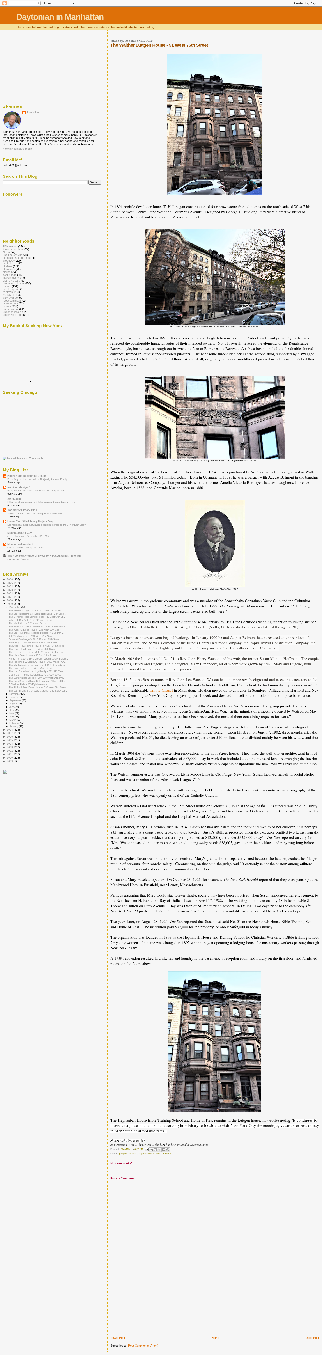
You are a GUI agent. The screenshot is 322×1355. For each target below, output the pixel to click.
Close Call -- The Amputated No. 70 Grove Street (35, 674)
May (12, 713)
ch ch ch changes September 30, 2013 (28, 536)
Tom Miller (33, 112)
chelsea (7, 266)
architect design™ (18, 487)
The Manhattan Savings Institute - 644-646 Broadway (37, 665)
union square (11, 309)
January (14, 726)
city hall (7, 272)
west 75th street (164, 1153)
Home (215, 1337)
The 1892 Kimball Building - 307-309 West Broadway (36, 677)
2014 (10, 743)
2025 (10, 583)
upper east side (12, 311)
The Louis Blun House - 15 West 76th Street (32, 649)
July (11, 707)
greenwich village (13, 283)
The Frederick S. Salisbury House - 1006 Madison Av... (38, 661)
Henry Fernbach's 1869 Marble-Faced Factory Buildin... (38, 658)
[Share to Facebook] (163, 1149)
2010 (10, 757)
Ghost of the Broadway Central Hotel (26, 547)
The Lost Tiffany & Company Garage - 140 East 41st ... (38, 690)
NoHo (6, 252)
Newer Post (117, 1337)
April (12, 716)
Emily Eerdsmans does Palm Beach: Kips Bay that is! (35, 490)
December (15, 607)
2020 (10, 600)
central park (10, 263)
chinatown (9, 269)
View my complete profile (18, 148)
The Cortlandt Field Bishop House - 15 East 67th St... (37, 616)
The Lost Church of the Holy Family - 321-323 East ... (37, 671)
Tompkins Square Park (16, 257)
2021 (10, 597)
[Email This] (151, 1149)
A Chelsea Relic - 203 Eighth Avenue (28, 684)
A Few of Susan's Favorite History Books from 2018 (34, 513)
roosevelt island (12, 300)
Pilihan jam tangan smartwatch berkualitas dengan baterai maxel (41, 502)
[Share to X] (159, 1149)
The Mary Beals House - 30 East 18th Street (32, 655)
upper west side (147, 1153)
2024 (10, 586)
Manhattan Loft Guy (19, 532)
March (13, 719)
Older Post (312, 1337)
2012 (10, 750)
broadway (9, 260)
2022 (10, 593)
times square (10, 303)
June (12, 710)
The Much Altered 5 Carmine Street (27, 623)
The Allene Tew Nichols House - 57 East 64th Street (36, 645)
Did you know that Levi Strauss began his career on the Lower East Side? (46, 524)
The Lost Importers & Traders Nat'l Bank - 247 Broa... (37, 613)
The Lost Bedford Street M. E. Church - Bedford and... (37, 652)
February (14, 723)
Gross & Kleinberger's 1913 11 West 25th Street (34, 639)
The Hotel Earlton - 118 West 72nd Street (30, 668)
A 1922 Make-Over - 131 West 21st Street (31, 636)
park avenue (10, 297)
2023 (10, 590)
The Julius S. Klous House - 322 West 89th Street (35, 629)
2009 (10, 761)
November (15, 694)
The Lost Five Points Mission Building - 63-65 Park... (36, 632)
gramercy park (11, 280)
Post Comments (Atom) (143, 1345)
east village (9, 274)
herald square (11, 289)
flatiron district (11, 277)
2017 (10, 733)
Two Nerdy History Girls (22, 510)
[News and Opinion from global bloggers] (16, 780)
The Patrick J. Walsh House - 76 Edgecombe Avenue (37, 626)
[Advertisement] (143, 1305)
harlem (7, 286)
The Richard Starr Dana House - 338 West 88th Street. (38, 687)
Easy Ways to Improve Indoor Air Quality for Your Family (37, 479)
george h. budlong (128, 1153)
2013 (10, 747)
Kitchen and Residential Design (26, 475)
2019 (10, 603)
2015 (10, 740)
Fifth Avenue (10, 246)
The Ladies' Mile (12, 255)
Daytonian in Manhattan (60, 16)
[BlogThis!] (155, 1149)
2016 (10, 736)
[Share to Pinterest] (168, 1149)
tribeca (7, 306)
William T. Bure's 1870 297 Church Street (30, 620)
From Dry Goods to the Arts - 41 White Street (33, 642)
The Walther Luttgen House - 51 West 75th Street (35, 610)
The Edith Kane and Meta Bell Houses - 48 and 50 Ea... (38, 681)
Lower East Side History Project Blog (30, 521)
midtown (8, 292)
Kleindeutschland (13, 249)
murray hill (9, 294)
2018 (10, 729)
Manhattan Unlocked (20, 544)
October (14, 697)
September (15, 700)
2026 (10, 579)
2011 (10, 754)
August (13, 703)
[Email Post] (146, 1149)
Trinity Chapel (161, 690)
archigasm (14, 498)
